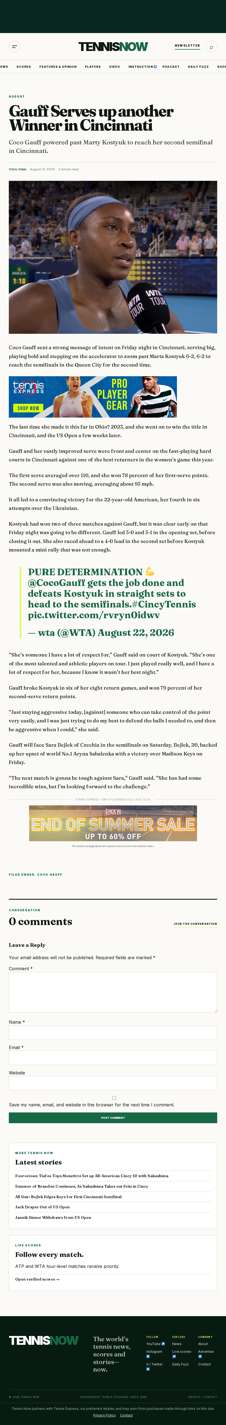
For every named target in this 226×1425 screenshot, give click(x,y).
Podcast (171, 66)
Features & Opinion (58, 66)
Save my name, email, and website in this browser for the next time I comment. (91, 1104)
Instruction (141, 66)
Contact (204, 1364)
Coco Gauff (50, 874)
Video (114, 66)
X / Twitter (154, 1364)
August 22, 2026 (136, 632)
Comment (21, 968)
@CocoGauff (56, 582)
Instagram (154, 1351)
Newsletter (187, 45)
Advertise (206, 1351)
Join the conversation (195, 923)
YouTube (154, 1344)
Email (16, 1047)
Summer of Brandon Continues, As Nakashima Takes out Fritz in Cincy (81, 1186)
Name (17, 1022)
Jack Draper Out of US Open (42, 1206)
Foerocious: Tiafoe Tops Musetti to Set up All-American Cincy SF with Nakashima (91, 1175)
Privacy (194, 1397)
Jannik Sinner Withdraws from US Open (53, 1217)
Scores (24, 66)
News (177, 1344)
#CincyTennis (164, 604)
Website (17, 1073)
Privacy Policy (104, 1415)
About (203, 1344)
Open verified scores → (37, 1279)
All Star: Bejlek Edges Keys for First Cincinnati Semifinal (68, 1196)
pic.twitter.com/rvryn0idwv (94, 615)
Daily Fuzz (198, 66)
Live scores (181, 1351)
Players (93, 66)
